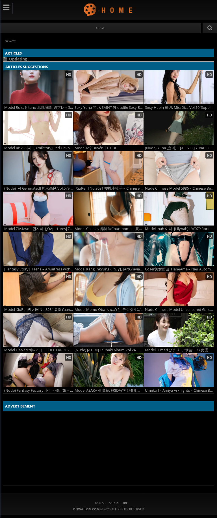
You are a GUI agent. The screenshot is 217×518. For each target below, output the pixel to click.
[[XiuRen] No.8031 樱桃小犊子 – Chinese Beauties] (108, 168)
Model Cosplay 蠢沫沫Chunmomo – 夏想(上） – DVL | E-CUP (109, 228)
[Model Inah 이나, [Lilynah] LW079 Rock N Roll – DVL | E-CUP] (179, 209)
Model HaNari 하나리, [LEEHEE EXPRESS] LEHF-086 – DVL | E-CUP (38, 350)
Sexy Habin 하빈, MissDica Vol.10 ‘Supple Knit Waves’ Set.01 (179, 107)
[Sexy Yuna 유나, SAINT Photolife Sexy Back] (108, 87)
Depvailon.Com (108, 9)
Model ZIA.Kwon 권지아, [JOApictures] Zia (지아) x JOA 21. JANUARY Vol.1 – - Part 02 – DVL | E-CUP (38, 228)
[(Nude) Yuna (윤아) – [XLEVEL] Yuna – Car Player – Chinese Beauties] (179, 128)
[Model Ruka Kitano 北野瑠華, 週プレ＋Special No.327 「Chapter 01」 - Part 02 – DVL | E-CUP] (38, 87)
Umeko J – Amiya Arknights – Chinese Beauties (179, 390)
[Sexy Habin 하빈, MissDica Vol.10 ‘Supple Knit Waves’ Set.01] (179, 87)
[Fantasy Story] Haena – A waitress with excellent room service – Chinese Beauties (38, 269)
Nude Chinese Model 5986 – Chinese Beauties (179, 188)
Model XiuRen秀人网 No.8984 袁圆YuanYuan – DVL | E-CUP (38, 309)
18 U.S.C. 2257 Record (111, 503)
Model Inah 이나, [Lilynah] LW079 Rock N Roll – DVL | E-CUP (179, 228)
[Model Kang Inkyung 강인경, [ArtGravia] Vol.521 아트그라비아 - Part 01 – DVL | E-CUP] (108, 249)
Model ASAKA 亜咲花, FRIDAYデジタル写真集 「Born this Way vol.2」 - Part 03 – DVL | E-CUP (109, 390)
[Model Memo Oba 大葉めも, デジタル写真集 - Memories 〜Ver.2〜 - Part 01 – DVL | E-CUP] (108, 289)
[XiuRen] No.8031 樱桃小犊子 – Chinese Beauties (109, 188)
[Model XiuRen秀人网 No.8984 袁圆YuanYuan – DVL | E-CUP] (38, 289)
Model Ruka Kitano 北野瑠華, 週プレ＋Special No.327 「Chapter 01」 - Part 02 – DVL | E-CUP (38, 107)
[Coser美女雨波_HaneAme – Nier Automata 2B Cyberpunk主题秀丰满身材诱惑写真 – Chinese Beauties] (179, 249)
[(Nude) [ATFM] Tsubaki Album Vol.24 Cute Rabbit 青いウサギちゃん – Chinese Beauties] (108, 330)
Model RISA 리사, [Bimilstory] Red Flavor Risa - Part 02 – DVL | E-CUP (38, 148)
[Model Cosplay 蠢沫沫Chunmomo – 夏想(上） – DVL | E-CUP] (108, 209)
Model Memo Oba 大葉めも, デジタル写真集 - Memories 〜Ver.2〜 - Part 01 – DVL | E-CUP (109, 309)
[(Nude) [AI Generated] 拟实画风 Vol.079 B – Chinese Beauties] (38, 168)
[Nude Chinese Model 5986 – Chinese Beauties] (179, 168)
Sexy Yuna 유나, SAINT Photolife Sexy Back (109, 107)
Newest (10, 41)
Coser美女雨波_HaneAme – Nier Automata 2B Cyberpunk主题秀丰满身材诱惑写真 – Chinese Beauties (179, 269)
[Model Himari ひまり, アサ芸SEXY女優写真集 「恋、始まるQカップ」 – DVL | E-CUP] (179, 330)
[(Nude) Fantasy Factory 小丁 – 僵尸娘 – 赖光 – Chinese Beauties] (38, 370)
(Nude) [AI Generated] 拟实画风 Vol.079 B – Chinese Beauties (38, 188)
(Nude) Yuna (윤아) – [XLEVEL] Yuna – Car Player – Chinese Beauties (179, 148)
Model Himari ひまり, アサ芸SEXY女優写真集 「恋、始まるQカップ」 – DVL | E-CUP (179, 350)
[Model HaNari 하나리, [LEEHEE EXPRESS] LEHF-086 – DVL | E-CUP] (38, 330)
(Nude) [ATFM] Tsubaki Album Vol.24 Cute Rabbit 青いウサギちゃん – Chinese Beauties (109, 350)
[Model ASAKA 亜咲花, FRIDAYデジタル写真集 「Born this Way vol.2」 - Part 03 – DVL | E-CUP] (108, 370)
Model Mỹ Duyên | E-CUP (96, 148)
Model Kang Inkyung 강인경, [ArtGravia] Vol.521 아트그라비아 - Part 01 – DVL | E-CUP (109, 269)
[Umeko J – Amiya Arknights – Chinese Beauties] (179, 370)
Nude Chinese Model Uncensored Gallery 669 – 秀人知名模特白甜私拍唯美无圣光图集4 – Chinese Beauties (179, 309)
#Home (100, 28)
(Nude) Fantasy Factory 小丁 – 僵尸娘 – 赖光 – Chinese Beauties (38, 390)
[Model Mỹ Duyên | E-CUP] (108, 128)
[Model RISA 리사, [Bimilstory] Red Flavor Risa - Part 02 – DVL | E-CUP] (38, 128)
